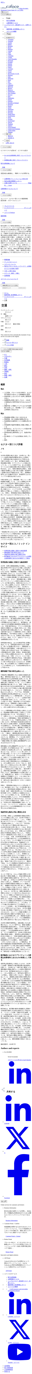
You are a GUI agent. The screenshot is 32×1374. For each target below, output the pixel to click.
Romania (10, 104)
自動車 (6, 371)
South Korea (11, 116)
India (9, 77)
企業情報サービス (13, 1279)
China (9, 54)
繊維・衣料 (8, 369)
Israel (9, 80)
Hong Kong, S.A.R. (13, 73)
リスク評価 (10, 345)
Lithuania (10, 85)
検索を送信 (22, 288)
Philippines (11, 98)
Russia (10, 106)
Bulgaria (10, 49)
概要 (7, 340)
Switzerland (11, 121)
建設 (5, 366)
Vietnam (10, 132)
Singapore (11, 109)
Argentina (10, 39)
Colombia (10, 56)
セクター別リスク (12, 342)
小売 (5, 364)
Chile (9, 52)
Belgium (10, 46)
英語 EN (10, 136)
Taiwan (10, 122)
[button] (7, 18)
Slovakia (10, 111)
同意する (7, 1371)
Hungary (10, 75)
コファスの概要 (13, 1286)
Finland (10, 65)
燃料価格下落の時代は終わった (14, 552)
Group (9, 72)
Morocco (10, 90)
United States (11, 130)
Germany (10, 69)
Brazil (9, 47)
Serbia (9, 108)
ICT (5, 354)
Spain (9, 117)
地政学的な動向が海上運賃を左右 (15, 554)
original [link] (17, 336)
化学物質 (7, 360)
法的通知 (7, 1366)
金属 (5, 377)
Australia (10, 41)
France (10, 67)
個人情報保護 (8, 1367)
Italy (9, 82)
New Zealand (11, 93)
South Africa (11, 114)
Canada (10, 51)
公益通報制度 (8, 1369)
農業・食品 (8, 375)
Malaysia (10, 86)
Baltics (10, 44)
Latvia (9, 83)
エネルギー (8, 356)
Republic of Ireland (13, 103)
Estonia (10, 64)
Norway (10, 95)
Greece (10, 70)
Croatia (10, 57)
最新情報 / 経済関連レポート (17, 1285)
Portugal (10, 101)
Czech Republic (12, 59)
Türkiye (10, 125)
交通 (5, 358)
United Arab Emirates (14, 129)
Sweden (10, 119)
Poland (10, 99)
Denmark (10, 60)
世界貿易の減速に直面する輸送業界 (15, 550)
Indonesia (10, 78)
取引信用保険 (12, 1277)
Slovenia (10, 112)
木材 (5, 367)
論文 (5, 373)
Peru (9, 96)
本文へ (3, 2)
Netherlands (11, 91)
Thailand (10, 124)
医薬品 (6, 362)
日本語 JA (11, 138)
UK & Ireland (12, 127)
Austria (10, 43)
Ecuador (10, 62)
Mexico (10, 88)
